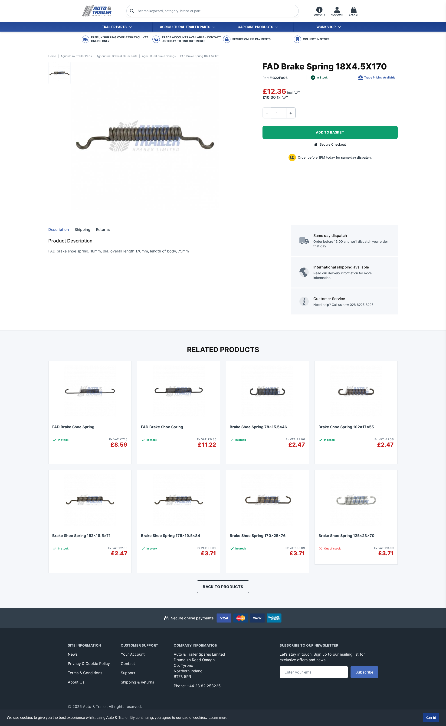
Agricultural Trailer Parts (185, 27)
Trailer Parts (114, 27)
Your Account (133, 654)
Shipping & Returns (137, 682)
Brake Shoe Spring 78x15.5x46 (258, 427)
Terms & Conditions (85, 672)
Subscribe (364, 672)
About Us (76, 682)
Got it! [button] (431, 717)
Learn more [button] (218, 717)
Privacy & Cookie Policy (89, 663)
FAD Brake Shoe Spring (73, 427)
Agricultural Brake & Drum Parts (116, 56)
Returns (103, 229)
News (73, 654)
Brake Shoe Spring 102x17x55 (346, 427)
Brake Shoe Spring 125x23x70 (346, 535)
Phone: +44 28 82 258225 (197, 685)
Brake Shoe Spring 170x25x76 (258, 535)
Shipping (82, 229)
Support (128, 672)
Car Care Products (255, 27)
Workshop (326, 27)
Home (52, 56)
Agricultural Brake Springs (159, 56)
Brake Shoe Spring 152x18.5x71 (81, 535)
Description (58, 229)
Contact (128, 663)
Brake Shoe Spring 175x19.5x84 (170, 535)
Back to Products (223, 586)
